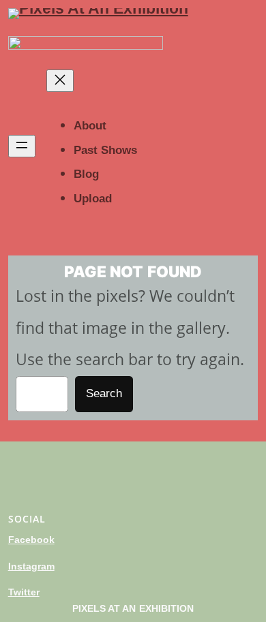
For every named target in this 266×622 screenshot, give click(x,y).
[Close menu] (60, 80)
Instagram (31, 566)
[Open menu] (21, 146)
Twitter (24, 592)
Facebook (31, 539)
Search (104, 393)
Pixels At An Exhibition (133, 608)
